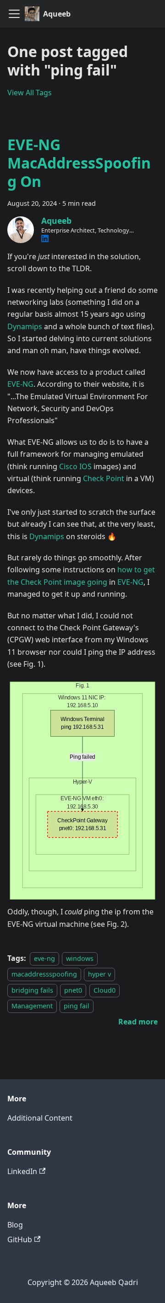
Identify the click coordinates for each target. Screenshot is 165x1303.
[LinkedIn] (45, 238)
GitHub (19, 1239)
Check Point (103, 478)
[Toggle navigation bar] (14, 14)
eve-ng (44, 958)
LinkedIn (22, 1171)
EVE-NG (20, 384)
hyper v (99, 974)
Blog (15, 1225)
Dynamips (24, 326)
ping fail (76, 1005)
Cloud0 (105, 990)
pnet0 (73, 990)
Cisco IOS (75, 466)
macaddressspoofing (44, 974)
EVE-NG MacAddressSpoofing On (79, 162)
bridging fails (32, 990)
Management (32, 1005)
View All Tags (29, 92)
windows (80, 958)
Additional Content (39, 1118)
